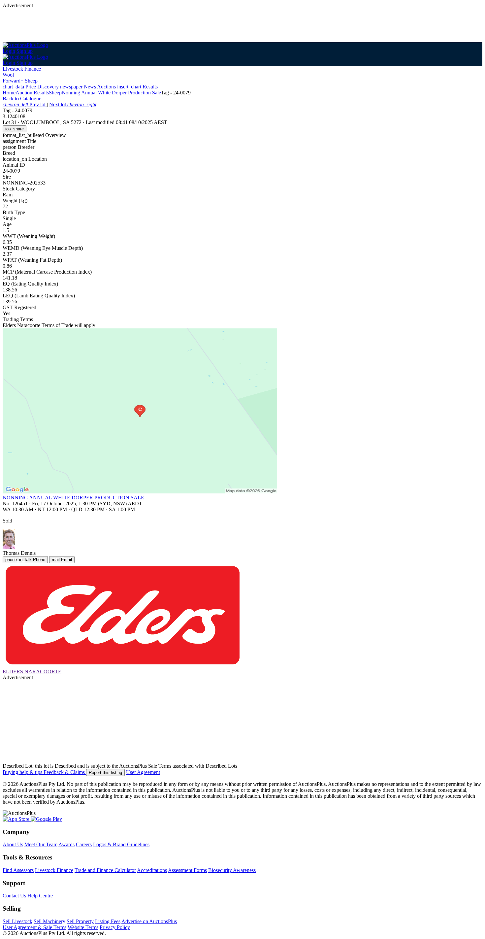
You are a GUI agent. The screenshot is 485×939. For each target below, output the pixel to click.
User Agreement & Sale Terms (34, 927)
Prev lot (25, 104)
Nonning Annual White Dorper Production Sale (111, 92)
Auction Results (32, 92)
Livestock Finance (22, 69)
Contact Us (14, 895)
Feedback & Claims (65, 772)
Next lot (72, 104)
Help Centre (40, 895)
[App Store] (17, 819)
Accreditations (152, 870)
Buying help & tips (23, 772)
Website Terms (83, 927)
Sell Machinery (49, 921)
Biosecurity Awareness (232, 870)
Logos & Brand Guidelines (121, 844)
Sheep (55, 92)
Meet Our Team (40, 844)
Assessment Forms (187, 870)
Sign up (24, 51)
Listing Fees (107, 921)
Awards (66, 844)
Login (9, 51)
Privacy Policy (115, 927)
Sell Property (80, 921)
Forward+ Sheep (20, 81)
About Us (13, 844)
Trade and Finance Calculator (105, 870)
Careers (84, 844)
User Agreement (143, 772)
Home (9, 92)
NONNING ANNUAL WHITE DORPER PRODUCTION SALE (73, 497)
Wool (8, 75)
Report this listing (105, 772)
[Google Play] (46, 819)
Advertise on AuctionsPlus (149, 921)
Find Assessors (18, 870)
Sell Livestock (17, 921)
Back (22, 98)
